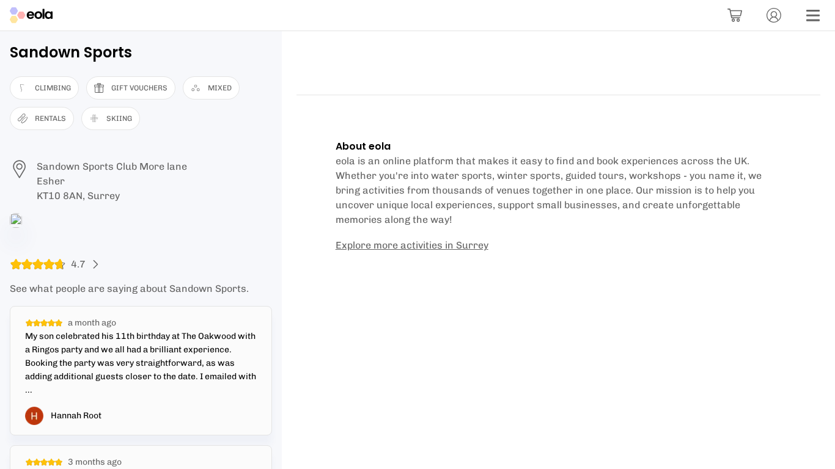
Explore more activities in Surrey (412, 245)
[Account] (774, 15)
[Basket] (735, 15)
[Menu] (813, 15)
